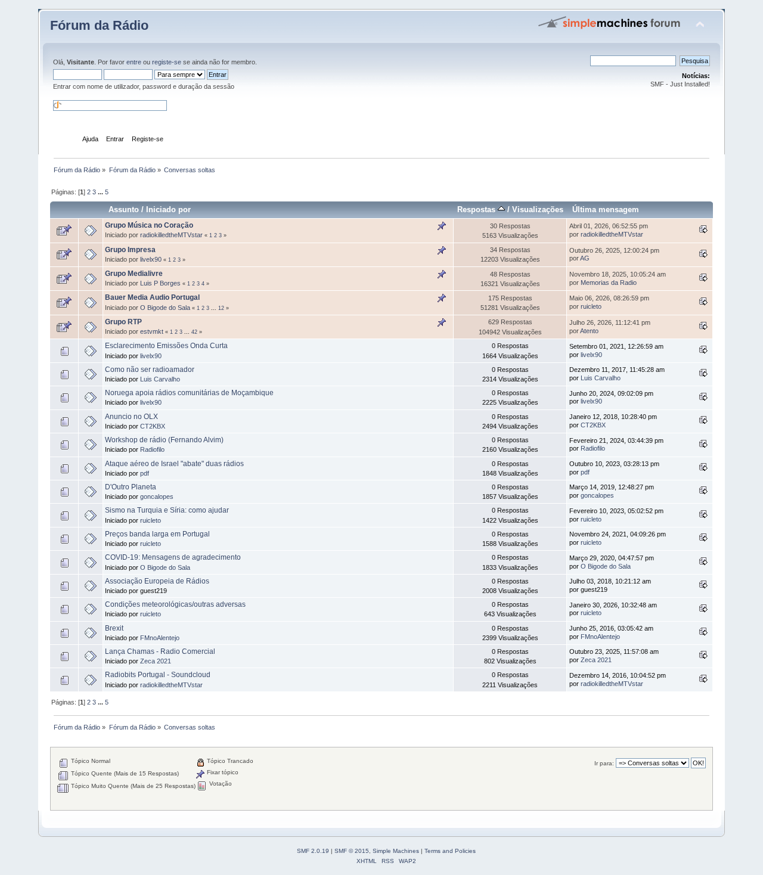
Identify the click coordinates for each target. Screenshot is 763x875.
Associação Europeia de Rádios (157, 581)
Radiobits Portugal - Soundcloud (157, 675)
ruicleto (591, 306)
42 (194, 332)
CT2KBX (152, 426)
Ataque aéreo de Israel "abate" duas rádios (174, 464)
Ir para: (604, 763)
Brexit (114, 628)
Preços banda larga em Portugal (157, 534)
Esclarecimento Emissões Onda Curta (166, 346)
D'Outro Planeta (130, 487)
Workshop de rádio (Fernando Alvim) (164, 440)
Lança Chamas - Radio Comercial (160, 651)
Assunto (123, 209)
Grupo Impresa (130, 250)
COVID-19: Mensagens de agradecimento (173, 557)
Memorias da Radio (609, 282)
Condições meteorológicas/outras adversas (175, 604)
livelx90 (151, 259)
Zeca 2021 (155, 661)
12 (221, 308)
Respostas (477, 209)
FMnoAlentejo (159, 637)
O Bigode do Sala (165, 307)
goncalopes (156, 496)
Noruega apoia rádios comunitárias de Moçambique (189, 393)
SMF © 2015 (351, 851)
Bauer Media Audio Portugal (152, 297)
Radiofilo (152, 449)
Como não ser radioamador (149, 369)
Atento (589, 330)
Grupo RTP (123, 322)
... (101, 192)
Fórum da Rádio (99, 25)
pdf (144, 473)
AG (585, 258)
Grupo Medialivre (134, 273)
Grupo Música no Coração (149, 225)
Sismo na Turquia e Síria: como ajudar (167, 510)
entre (133, 62)
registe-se (166, 62)
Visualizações (537, 209)
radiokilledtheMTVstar (171, 234)
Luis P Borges (160, 283)
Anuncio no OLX (131, 416)
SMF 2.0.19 (313, 851)
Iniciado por (168, 209)
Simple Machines (396, 851)
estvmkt (151, 331)
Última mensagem (605, 209)
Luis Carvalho (160, 379)
